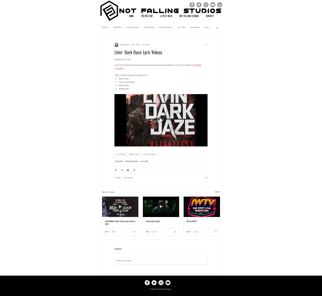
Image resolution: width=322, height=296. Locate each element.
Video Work (117, 27)
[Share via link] (134, 170)
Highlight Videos (133, 27)
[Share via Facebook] (115, 170)
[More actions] (206, 44)
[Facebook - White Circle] (147, 282)
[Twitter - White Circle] (154, 282)
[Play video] (161, 120)
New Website (195, 27)
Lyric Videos (120, 154)
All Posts (105, 27)
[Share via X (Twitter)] (122, 170)
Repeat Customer (165, 27)
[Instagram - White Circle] (161, 282)
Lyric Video (181, 27)
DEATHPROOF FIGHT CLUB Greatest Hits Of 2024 (120, 223)
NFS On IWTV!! (192, 221)
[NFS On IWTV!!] (202, 207)
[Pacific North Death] (161, 207)
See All (217, 192)
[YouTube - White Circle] (167, 282)
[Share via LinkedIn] (128, 170)
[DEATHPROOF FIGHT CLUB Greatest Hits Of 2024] (120, 207)
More (207, 27)
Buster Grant (134, 154)
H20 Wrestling (149, 27)
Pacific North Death (153, 221)
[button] (217, 28)
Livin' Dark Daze (149, 154)
